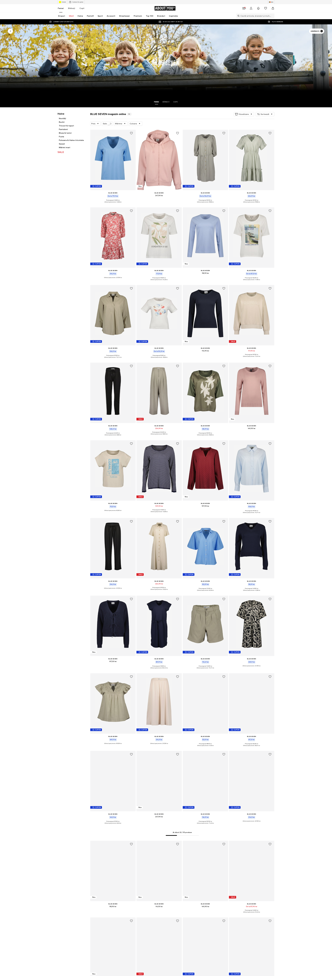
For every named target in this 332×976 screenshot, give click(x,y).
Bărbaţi (71, 8)
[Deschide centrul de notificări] (258, 8)
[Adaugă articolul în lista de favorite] (131, 133)
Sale (105, 124)
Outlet (64, 2)
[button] (244, 114)
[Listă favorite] (265, 8)
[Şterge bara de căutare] (272, 16)
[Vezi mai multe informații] (113, 204)
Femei (61, 8)
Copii (81, 8)
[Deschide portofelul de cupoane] (243, 8)
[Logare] (251, 8)
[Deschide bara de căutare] (237, 16)
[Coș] (272, 8)
